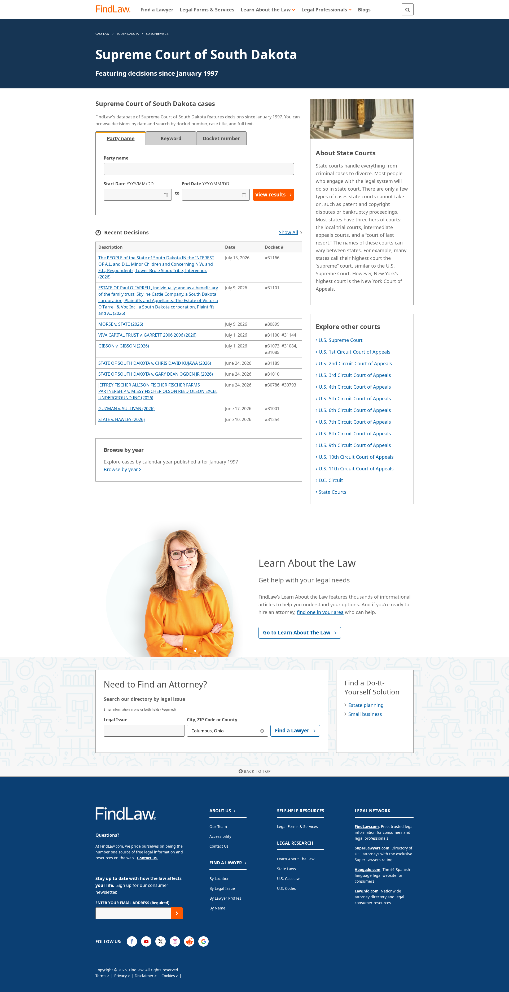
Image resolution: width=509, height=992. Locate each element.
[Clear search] (262, 731)
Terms (100, 975)
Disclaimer (144, 975)
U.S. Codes (286, 888)
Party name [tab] (121, 138)
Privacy (120, 975)
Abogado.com (367, 869)
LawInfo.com (367, 891)
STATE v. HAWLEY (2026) (121, 419)
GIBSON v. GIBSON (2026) (123, 346)
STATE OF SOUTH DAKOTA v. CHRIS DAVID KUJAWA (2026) (154, 363)
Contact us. (147, 857)
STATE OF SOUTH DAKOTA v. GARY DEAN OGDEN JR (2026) (155, 374)
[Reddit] (189, 941)
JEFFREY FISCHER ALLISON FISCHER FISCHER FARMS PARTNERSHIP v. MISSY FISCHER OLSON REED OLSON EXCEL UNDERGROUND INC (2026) (157, 391)
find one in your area (320, 612)
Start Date (129, 184)
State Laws (286, 868)
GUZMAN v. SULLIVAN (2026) (126, 408)
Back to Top (257, 771)
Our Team (218, 826)
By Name (217, 908)
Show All (288, 232)
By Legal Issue (222, 888)
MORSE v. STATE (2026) (120, 324)
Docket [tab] (221, 138)
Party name (116, 158)
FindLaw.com (367, 826)
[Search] (408, 9)
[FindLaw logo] (115, 9)
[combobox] (144, 731)
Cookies (168, 975)
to (177, 193)
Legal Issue (115, 720)
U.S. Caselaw (288, 878)
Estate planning (366, 705)
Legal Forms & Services (297, 826)
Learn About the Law (295, 858)
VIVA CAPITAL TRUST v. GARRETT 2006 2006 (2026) (147, 335)
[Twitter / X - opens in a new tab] (160, 941)
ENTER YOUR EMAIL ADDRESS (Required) (132, 902)
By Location (219, 878)
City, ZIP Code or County (212, 720)
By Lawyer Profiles (225, 898)
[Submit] (177, 913)
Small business (365, 714)
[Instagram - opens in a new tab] (175, 941)
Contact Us (219, 846)
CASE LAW (102, 34)
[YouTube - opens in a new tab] (146, 941)
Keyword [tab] (171, 138)
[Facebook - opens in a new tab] (132, 941)
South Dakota (128, 34)
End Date (205, 184)
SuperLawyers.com (372, 848)
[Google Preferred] (203, 941)
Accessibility (220, 836)
